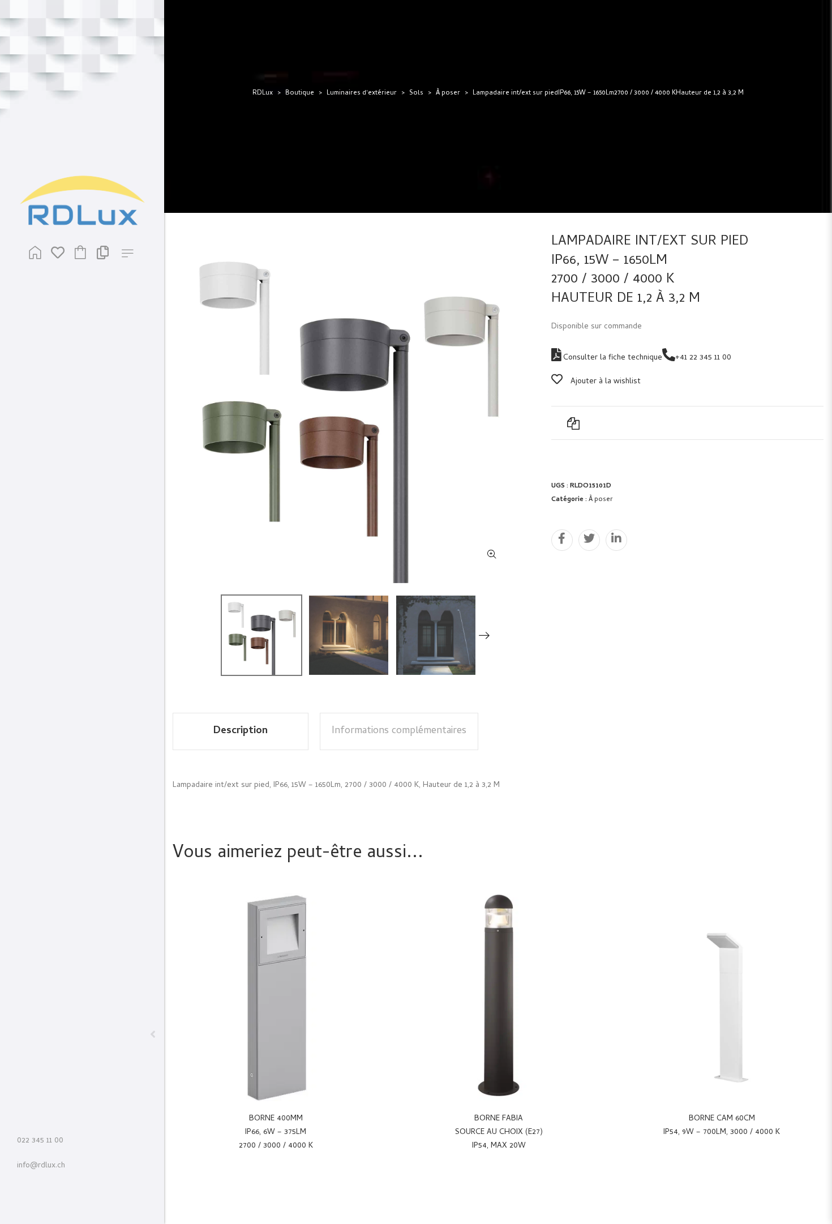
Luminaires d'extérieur (362, 93)
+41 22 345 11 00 (703, 358)
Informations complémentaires (399, 731)
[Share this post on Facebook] (562, 540)
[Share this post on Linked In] (616, 540)
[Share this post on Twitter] (589, 540)
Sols (416, 93)
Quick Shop (288, 997)
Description (240, 731)
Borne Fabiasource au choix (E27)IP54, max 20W (499, 1132)
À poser (448, 93)
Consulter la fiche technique (611, 358)
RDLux (262, 93)
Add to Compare (573, 422)
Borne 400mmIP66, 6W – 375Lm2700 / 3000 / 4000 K (276, 1132)
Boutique (299, 93)
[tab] (240, 731)
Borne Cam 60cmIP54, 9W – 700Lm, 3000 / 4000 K (721, 1125)
